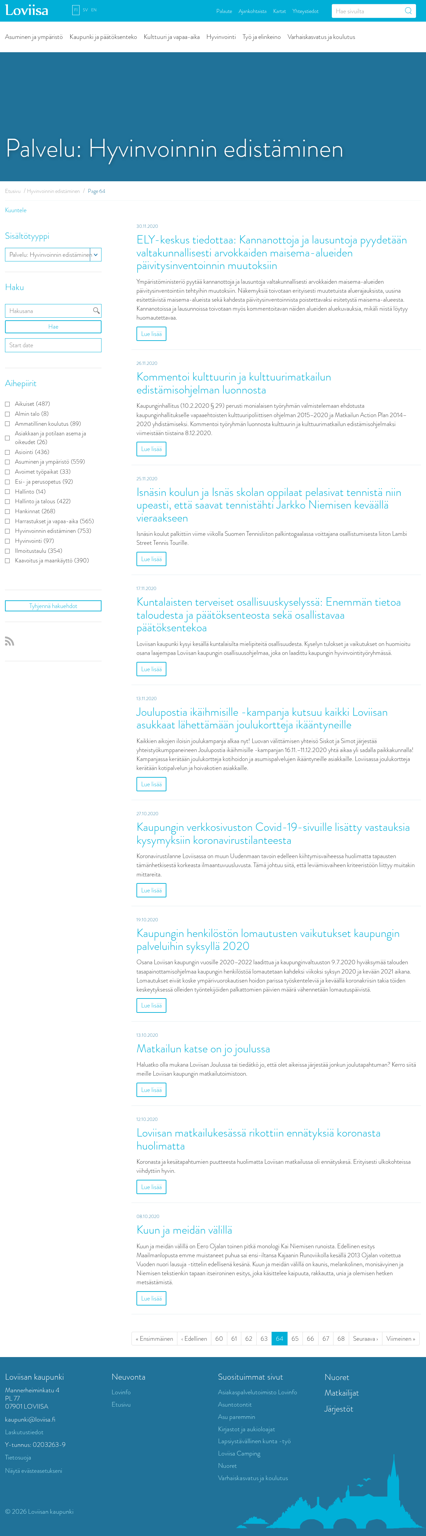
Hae (53, 326)
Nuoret (227, 1465)
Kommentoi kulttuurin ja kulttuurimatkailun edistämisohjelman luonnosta (233, 383)
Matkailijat (341, 1392)
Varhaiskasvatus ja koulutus (321, 36)
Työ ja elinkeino (262, 36)
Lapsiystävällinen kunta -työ (254, 1441)
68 (341, 1338)
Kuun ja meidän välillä (184, 1229)
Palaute (224, 11)
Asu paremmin (236, 1417)
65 (295, 1338)
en (94, 10)
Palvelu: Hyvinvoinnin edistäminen (50, 254)
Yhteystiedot (306, 11)
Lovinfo (121, 1392)
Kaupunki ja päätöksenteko (103, 36)
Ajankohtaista (253, 11)
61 (234, 1338)
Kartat (279, 11)
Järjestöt (338, 1408)
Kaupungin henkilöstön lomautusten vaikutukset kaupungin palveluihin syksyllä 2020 (268, 940)
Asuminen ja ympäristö (34, 36)
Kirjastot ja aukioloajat (246, 1429)
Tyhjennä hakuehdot (53, 605)
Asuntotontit (235, 1404)
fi (76, 10)
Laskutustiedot (24, 1432)
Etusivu (13, 191)
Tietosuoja (18, 1457)
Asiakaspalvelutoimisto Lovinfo (257, 1392)
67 (325, 1338)
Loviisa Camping (239, 1453)
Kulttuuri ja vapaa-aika (172, 36)
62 (248, 1338)
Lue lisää (151, 333)
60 (219, 1338)
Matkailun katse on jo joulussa (203, 1048)
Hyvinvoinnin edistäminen (53, 191)
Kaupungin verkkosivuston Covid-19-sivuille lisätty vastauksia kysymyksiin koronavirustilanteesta (273, 833)
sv (85, 10)
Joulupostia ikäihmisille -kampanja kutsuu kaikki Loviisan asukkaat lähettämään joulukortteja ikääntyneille (262, 718)
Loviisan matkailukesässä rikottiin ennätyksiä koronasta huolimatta (258, 1139)
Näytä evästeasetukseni (33, 1470)
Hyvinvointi (221, 36)
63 (264, 1338)
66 (310, 1338)
